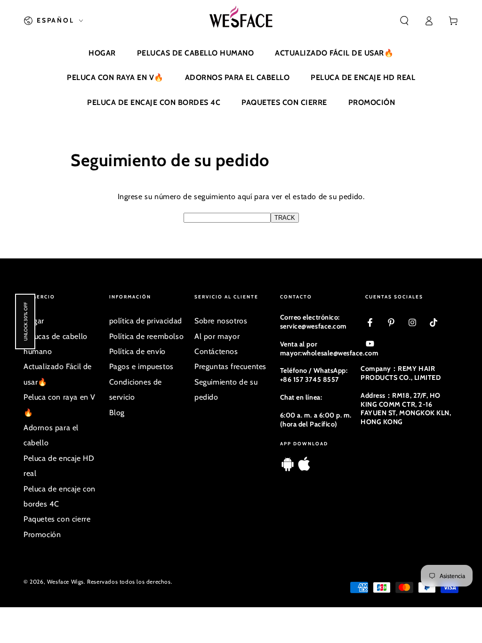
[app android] (287, 468)
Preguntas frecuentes (230, 366)
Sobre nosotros (220, 320)
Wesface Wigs (65, 581)
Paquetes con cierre (57, 518)
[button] (404, 20)
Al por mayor (217, 336)
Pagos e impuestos (141, 366)
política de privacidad (145, 320)
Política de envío (137, 351)
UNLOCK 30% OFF (25, 321)
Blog (117, 412)
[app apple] (304, 468)
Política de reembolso (146, 336)
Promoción (42, 534)
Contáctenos (216, 351)
